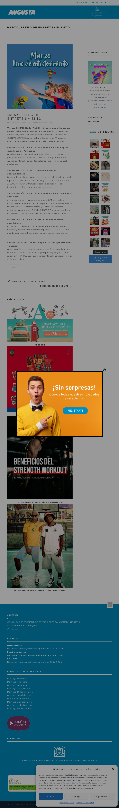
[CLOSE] (104, 369)
